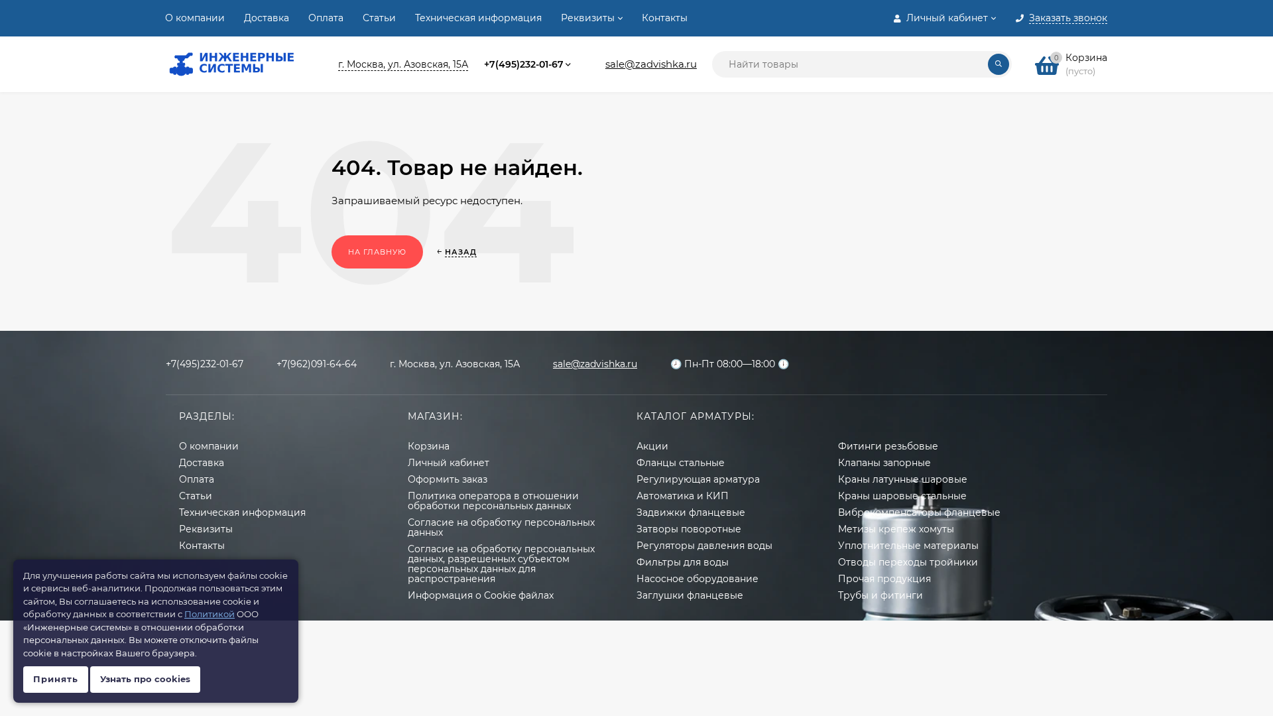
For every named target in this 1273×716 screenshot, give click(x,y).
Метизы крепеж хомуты (896, 529)
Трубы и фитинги (880, 595)
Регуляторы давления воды (704, 546)
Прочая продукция (884, 579)
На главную (377, 252)
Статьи (379, 18)
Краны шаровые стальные (902, 496)
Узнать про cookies (145, 679)
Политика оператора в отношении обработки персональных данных (493, 501)
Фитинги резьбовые (888, 446)
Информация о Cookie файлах (481, 595)
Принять (55, 679)
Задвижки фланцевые (690, 512)
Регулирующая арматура (698, 479)
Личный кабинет (448, 463)
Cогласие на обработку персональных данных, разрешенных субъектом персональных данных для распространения (501, 564)
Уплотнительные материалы (908, 546)
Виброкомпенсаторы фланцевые (919, 512)
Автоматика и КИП (682, 496)
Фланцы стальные (680, 463)
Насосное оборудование (697, 579)
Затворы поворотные (688, 529)
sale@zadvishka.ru (651, 64)
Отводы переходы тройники (908, 562)
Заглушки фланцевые (689, 595)
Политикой (209, 614)
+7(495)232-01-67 (524, 64)
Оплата (325, 18)
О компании (195, 18)
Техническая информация (478, 18)
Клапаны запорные (884, 463)
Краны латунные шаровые (902, 479)
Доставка (266, 18)
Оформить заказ (447, 479)
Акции (652, 446)
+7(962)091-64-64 (316, 364)
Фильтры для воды (682, 562)
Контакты (665, 18)
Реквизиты (588, 18)
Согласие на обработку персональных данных (501, 527)
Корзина (429, 446)
